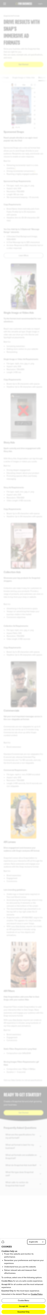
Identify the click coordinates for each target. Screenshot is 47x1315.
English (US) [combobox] (33, 1242)
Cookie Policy (37, 1294)
